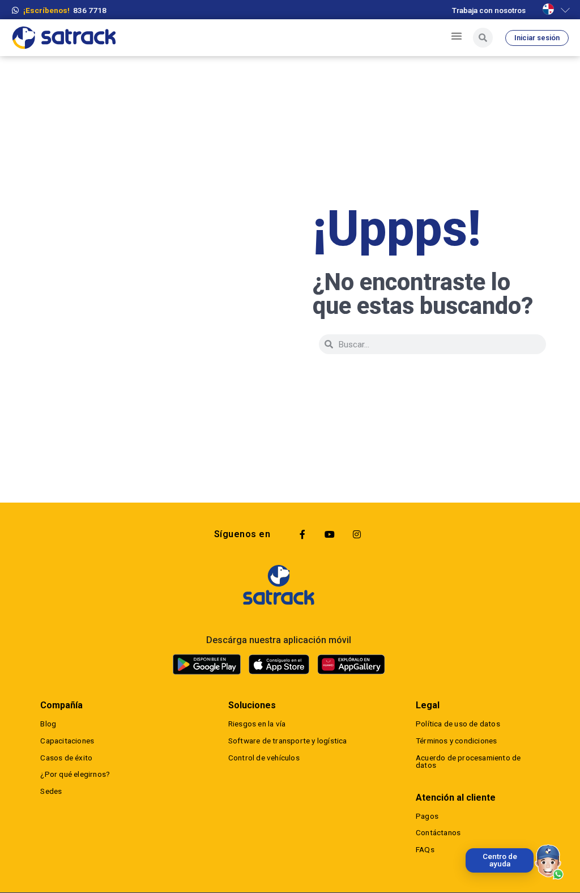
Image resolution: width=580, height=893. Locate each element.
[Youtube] (330, 534)
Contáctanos (438, 832)
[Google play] (207, 664)
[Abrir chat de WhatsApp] (549, 862)
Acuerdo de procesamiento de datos (468, 761)
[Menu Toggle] (456, 35)
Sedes (51, 791)
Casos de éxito (66, 757)
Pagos (427, 815)
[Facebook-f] (302, 534)
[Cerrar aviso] (468, 850)
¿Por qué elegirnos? (75, 774)
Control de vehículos (264, 757)
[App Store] (279, 664)
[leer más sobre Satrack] (278, 584)
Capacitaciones (67, 740)
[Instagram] (357, 534)
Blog (48, 723)
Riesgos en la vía (256, 723)
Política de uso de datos (458, 723)
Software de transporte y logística (287, 740)
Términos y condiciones (456, 740)
